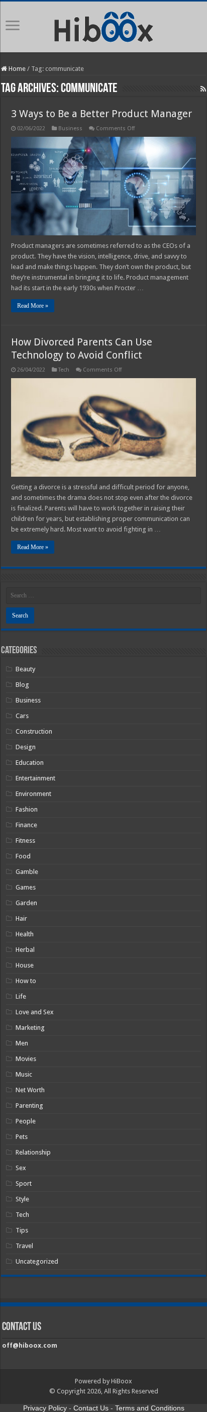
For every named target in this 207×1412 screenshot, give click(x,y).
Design (26, 747)
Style (22, 1199)
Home (16, 68)
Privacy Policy (45, 1408)
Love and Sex (35, 1012)
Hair (21, 918)
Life (21, 996)
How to (26, 981)
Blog (22, 684)
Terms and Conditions (149, 1408)
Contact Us (91, 1408)
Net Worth (30, 1090)
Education (30, 762)
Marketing (30, 1027)
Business (70, 128)
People (26, 1121)
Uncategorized (37, 1261)
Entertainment (35, 778)
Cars (22, 716)
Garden (26, 903)
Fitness (25, 840)
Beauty (25, 669)
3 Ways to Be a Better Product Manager (101, 114)
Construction (34, 731)
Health (25, 934)
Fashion (27, 809)
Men (22, 1043)
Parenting (29, 1105)
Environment (33, 794)
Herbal (25, 949)
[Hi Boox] (103, 25)
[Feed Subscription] (203, 89)
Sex (21, 1168)
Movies (26, 1059)
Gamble (27, 871)
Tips (22, 1230)
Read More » (32, 305)
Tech (63, 370)
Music (24, 1074)
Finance (26, 825)
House (25, 965)
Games (26, 887)
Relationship (33, 1152)
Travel (24, 1246)
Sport (24, 1183)
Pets (22, 1136)
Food (23, 856)
